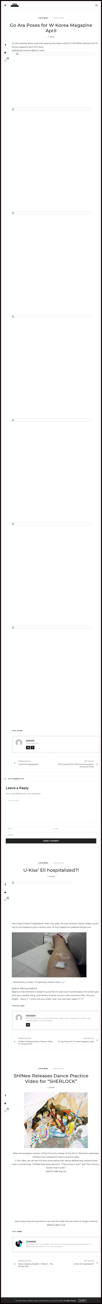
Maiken (52, 876)
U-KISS (21, 1006)
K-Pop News (43, 18)
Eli (18, 1006)
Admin (52, 37)
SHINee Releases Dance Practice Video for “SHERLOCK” (51, 1078)
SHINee (19, 1231)
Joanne (52, 1087)
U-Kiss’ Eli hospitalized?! (51, 870)
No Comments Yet (16, 779)
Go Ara (20, 731)
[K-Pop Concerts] (14, 5)
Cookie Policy (70, 1301)
